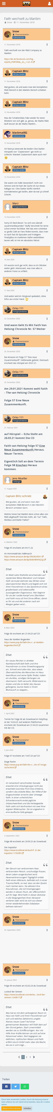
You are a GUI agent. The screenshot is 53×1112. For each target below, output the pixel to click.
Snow (9, 22)
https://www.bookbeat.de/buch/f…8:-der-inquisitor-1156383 (22, 851)
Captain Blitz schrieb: (19, 496)
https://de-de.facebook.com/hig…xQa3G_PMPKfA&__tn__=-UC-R (19, 60)
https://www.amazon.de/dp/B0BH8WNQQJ (23, 559)
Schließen (27, 1108)
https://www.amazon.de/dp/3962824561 (22, 556)
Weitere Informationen (12, 1108)
